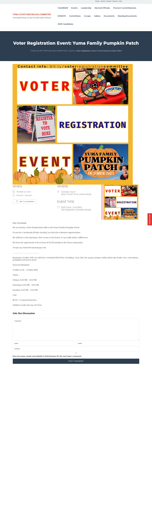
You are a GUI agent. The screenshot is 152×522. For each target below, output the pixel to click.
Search (115, 1)
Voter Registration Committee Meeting (76, 210)
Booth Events (66, 207)
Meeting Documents (127, 16)
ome (98, 1)
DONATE (62, 16)
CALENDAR (63, 8)
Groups (87, 16)
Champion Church (68, 192)
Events (74, 8)
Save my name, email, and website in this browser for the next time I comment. (47, 356)
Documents (109, 16)
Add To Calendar (26, 201)
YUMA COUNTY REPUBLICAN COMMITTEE (32, 14)
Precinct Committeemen (124, 8)
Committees (75, 16)
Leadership (86, 8)
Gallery (97, 16)
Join (120, 1)
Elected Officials (102, 8)
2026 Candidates (65, 24)
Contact (108, 1)
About (103, 1)
